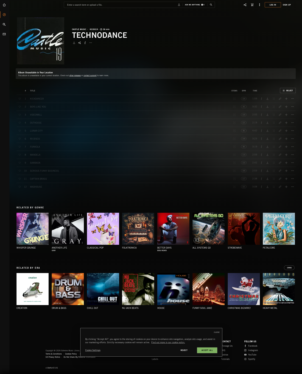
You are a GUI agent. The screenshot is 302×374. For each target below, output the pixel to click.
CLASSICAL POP (95, 248)
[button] (40, 40)
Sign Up (287, 5)
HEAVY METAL (270, 308)
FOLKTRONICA (129, 248)
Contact (4, 34)
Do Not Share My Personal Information (79, 357)
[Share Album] (79, 42)
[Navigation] (259, 5)
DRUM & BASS (59, 308)
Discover (4, 14)
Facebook (252, 346)
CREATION (22, 308)
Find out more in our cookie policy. (168, 342)
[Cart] (252, 5)
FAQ (223, 350)
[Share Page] (245, 5)
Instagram (253, 350)
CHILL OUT (92, 308)
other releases (75, 75)
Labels (155, 359)
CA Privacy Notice (53, 357)
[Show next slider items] (298, 230)
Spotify (251, 359)
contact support (90, 75)
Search (4, 24)
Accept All (207, 350)
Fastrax (224, 354)
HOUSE (161, 308)
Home (4, 5)
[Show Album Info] (85, 43)
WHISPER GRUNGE (26, 248)
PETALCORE (269, 248)
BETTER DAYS (164, 248)
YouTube (252, 354)
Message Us (226, 346)
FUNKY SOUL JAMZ (202, 308)
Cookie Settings (92, 350)
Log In (273, 5)
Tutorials (225, 359)
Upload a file (179, 5)
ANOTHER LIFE (59, 248)
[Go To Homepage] (26, 4)
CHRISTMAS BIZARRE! (239, 308)
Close (217, 332)
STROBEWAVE (235, 248)
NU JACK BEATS (130, 308)
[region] (151, 342)
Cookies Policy (71, 354)
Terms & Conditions (54, 354)
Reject (184, 350)
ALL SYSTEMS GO (202, 248)
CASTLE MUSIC (79, 29)
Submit (211, 5)
